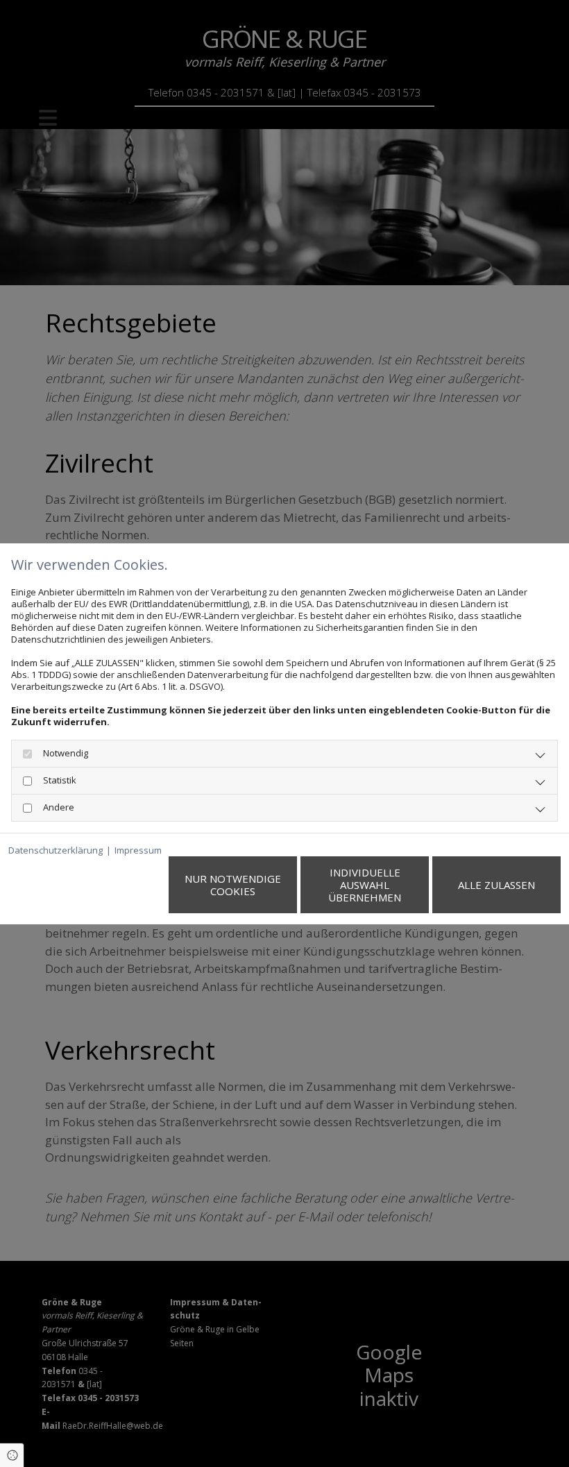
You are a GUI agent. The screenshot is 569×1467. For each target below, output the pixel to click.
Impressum (138, 850)
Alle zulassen (496, 885)
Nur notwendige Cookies (233, 885)
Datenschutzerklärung (55, 850)
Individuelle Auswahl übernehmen (364, 884)
